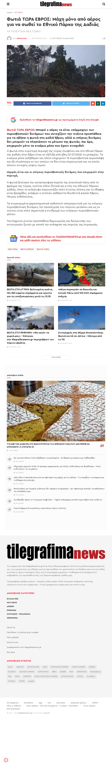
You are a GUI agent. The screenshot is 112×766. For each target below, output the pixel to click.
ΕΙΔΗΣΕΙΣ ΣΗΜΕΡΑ (27, 671)
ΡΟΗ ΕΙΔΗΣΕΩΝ (13, 709)
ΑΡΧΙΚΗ (95, 703)
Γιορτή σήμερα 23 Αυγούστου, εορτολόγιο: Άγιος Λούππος (40, 508)
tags (40, 703)
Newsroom (22, 38)
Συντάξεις (91, 676)
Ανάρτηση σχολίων (78, 703)
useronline (60, 703)
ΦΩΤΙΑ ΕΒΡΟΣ (27, 249)
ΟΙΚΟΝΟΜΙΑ (12, 618)
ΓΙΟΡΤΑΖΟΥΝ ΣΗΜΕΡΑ (59, 667)
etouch (47, 713)
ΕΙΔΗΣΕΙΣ (12, 671)
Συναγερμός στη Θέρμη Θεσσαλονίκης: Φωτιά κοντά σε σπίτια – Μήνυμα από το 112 (81, 336)
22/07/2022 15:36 (39, 38)
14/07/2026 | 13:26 (65, 343)
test (49, 703)
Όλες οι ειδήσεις (14, 706)
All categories (12, 703)
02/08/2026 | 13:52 (65, 300)
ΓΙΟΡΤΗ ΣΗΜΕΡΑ (78, 667)
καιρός (31, 681)
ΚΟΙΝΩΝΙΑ (11, 610)
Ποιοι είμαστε (89, 706)
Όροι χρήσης (13, 637)
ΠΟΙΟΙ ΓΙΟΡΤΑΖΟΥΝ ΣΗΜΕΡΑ (46, 676)
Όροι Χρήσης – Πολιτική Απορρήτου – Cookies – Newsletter (52, 706)
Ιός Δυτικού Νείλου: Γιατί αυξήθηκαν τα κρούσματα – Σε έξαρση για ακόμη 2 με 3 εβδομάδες (54, 458)
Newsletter (28, 703)
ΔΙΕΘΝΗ (10, 606)
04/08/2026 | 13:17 (14, 300)
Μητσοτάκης (95, 671)
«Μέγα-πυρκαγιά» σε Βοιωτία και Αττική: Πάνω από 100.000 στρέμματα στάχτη (80, 292)
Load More (56, 357)
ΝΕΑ (9, 676)
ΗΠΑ (71, 671)
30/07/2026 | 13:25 (14, 347)
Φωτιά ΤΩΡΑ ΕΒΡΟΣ (20, 130)
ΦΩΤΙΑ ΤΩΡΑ (43, 249)
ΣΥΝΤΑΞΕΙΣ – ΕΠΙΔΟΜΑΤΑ (18, 614)
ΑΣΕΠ (45, 667)
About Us (11, 627)
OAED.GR (20, 667)
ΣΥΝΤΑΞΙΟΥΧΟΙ (67, 676)
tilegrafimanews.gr (25, 713)
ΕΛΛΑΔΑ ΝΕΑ (68, 38)
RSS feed (11, 652)
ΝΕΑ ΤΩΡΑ (12, 249)
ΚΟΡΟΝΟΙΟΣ (82, 671)
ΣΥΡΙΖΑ (80, 676)
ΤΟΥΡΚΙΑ (11, 681)
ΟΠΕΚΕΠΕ (27, 676)
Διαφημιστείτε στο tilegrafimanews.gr (24, 647)
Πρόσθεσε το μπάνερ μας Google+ (23, 632)
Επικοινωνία (12, 642)
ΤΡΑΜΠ (22, 681)
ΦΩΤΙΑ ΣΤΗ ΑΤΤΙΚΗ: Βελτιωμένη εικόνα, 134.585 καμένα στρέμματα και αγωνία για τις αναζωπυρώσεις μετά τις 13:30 (30, 292)
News (10, 667)
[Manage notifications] (6, 760)
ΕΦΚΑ (54, 671)
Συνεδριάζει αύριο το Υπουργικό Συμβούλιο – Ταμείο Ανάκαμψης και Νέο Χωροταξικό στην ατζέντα (58, 500)
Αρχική (9, 12)
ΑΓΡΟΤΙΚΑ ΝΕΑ (33, 667)
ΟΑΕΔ (17, 676)
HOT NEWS (18, 12)
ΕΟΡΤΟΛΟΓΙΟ (43, 671)
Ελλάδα (63, 671)
